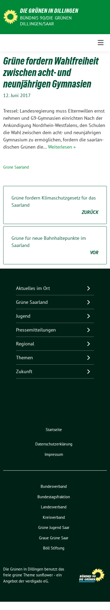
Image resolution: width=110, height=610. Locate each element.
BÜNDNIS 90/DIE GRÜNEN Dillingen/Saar (46, 21)
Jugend (23, 316)
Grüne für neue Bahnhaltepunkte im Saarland (55, 245)
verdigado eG (36, 581)
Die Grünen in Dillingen (49, 10)
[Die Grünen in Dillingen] (10, 16)
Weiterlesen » (62, 147)
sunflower (44, 574)
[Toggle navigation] (101, 42)
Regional (25, 344)
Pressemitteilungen (36, 330)
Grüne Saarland (16, 167)
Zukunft (24, 371)
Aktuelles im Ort (33, 288)
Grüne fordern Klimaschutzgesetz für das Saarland (55, 205)
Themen (24, 357)
